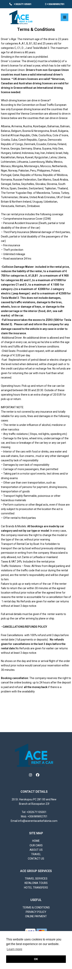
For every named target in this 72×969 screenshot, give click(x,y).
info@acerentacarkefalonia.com (37, 820)
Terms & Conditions (36, 907)
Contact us (36, 858)
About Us (36, 849)
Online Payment (36, 916)
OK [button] (36, 959)
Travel (36, 854)
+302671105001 (22, 4)
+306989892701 (56, 4)
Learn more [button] (14, 949)
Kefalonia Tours (36, 882)
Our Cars (36, 845)
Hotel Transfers (36, 887)
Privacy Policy (36, 911)
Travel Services (36, 878)
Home (36, 840)
